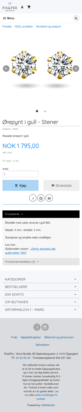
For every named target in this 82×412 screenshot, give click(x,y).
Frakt (14, 337)
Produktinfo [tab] (12, 214)
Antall (5, 168)
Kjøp (22, 185)
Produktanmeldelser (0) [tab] (20, 261)
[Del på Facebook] (33, 198)
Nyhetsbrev (42, 345)
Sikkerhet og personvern (59, 337)
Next (79, 67)
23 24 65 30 (23, 358)
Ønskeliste (63, 185)
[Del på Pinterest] (41, 198)
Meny (10, 18)
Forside (7, 26)
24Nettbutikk (48, 405)
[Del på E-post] (49, 198)
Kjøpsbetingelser (31, 337)
